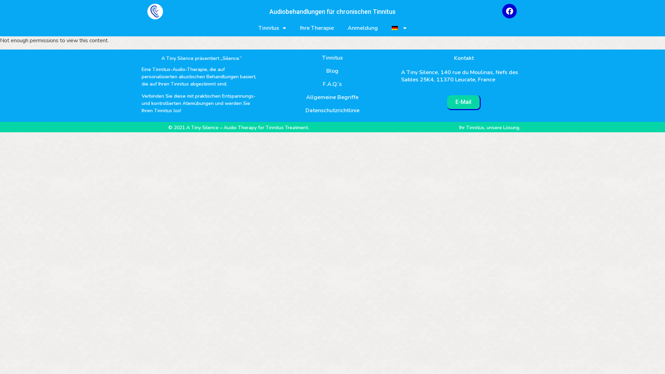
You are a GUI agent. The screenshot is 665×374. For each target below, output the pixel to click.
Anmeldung (363, 28)
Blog (332, 71)
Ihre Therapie (317, 28)
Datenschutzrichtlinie (332, 110)
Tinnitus (268, 28)
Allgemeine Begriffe (332, 97)
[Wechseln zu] (399, 28)
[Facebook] (509, 11)
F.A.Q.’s (332, 84)
